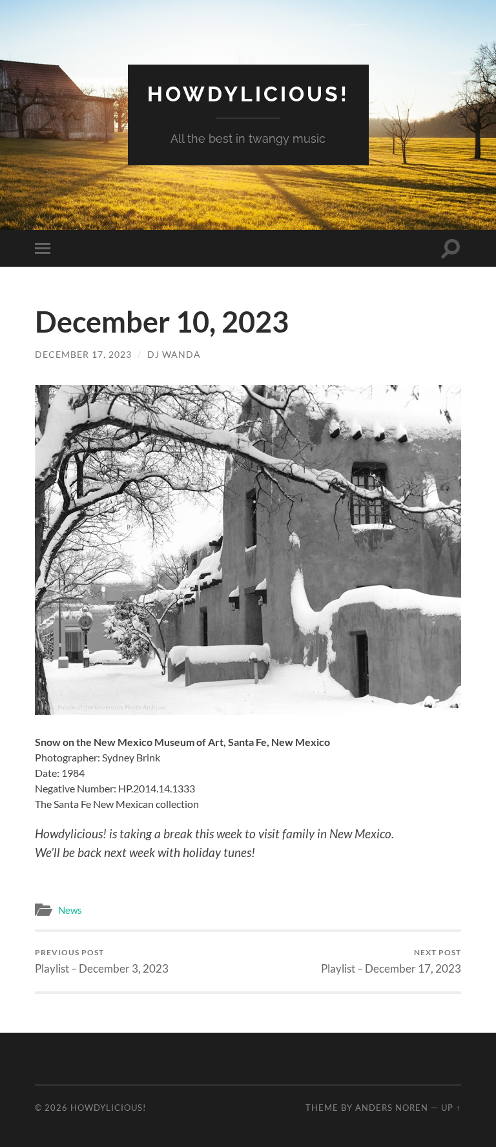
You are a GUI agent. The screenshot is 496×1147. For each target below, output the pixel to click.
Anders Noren (391, 1107)
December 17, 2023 (83, 354)
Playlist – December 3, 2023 (102, 961)
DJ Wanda (174, 354)
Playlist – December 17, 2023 (391, 961)
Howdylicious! (248, 94)
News (70, 910)
